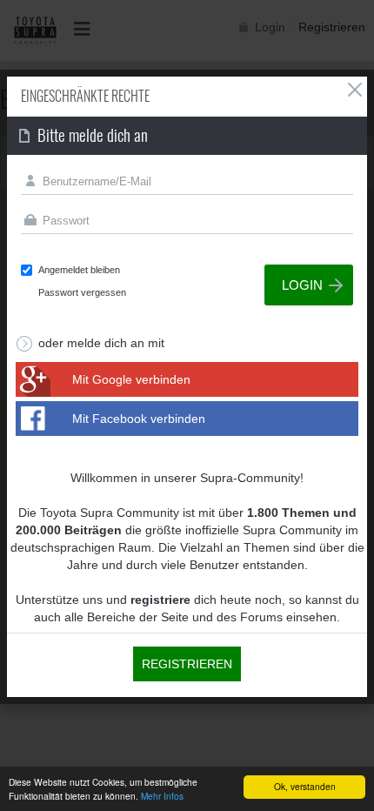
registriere (160, 600)
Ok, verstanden (305, 786)
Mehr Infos (162, 795)
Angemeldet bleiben (79, 270)
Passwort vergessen (82, 292)
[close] (355, 89)
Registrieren (187, 664)
